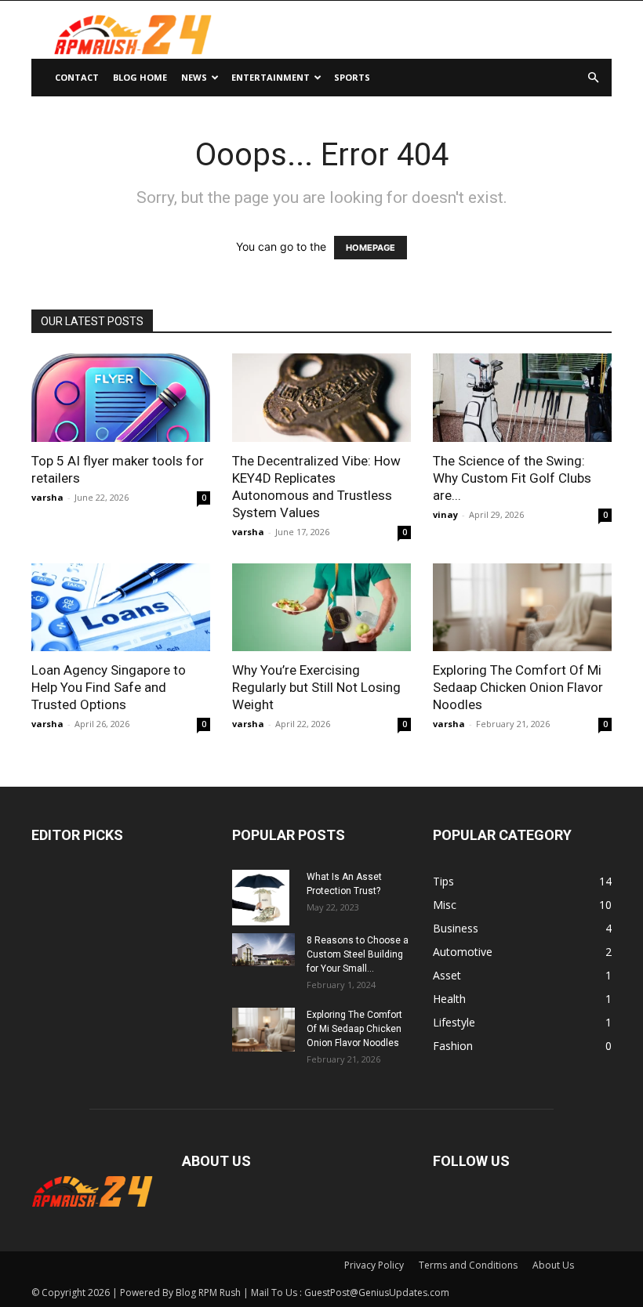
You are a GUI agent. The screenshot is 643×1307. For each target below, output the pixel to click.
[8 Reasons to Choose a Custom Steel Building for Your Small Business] (263, 949)
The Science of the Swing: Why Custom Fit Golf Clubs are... (512, 478)
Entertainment (270, 77)
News (194, 77)
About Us (553, 1265)
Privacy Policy (374, 1265)
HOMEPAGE (370, 247)
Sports (352, 77)
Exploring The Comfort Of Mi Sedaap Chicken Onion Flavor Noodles (518, 687)
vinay (445, 514)
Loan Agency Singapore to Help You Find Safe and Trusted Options (108, 687)
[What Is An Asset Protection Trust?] (263, 897)
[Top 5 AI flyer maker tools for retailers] (120, 397)
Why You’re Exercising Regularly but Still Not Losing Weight (316, 687)
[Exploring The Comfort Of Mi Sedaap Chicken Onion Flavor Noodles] (522, 607)
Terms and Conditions (468, 1265)
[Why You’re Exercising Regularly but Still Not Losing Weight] (321, 607)
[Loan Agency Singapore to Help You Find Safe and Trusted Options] (120, 607)
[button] (593, 78)
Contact (77, 77)
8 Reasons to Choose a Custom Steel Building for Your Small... (358, 954)
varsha (47, 497)
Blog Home (140, 77)
